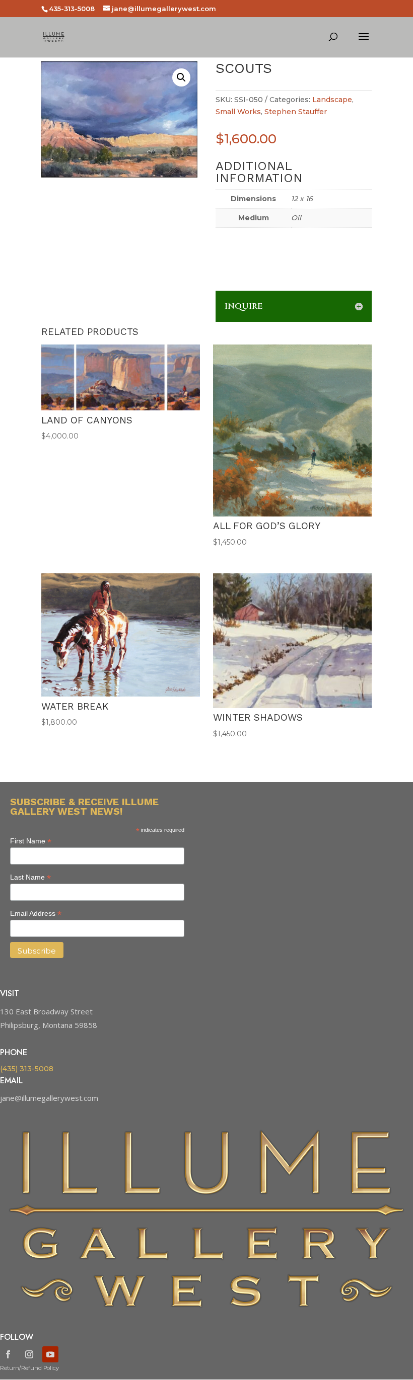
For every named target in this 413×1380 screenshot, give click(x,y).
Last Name (30, 877)
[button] (181, 77)
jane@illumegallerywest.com (49, 1098)
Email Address (35, 913)
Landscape (332, 99)
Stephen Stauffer (295, 111)
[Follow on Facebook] (8, 1354)
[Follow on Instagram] (29, 1354)
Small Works (238, 111)
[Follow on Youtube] (50, 1354)
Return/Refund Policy (29, 1367)
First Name (30, 841)
